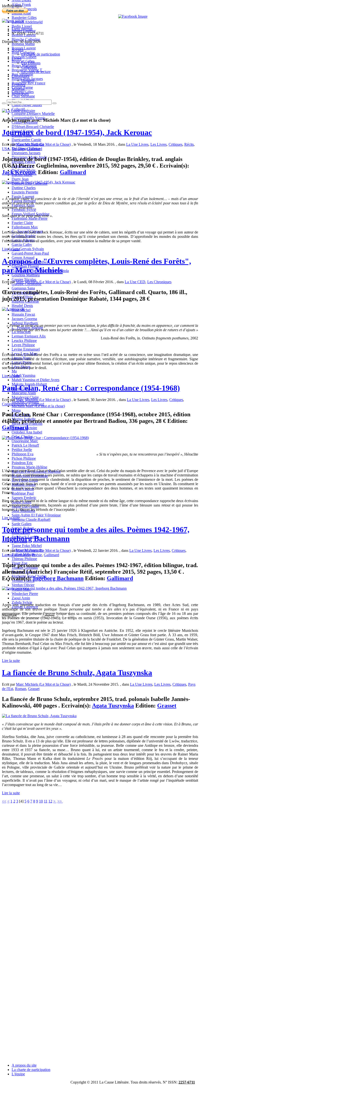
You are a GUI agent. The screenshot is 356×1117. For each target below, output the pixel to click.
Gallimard (34, 149)
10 (41, 801)
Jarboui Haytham (25, 323)
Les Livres (158, 144)
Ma (14, 371)
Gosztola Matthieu (26, 275)
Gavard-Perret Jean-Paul (30, 253)
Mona (16, 410)
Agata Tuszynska (113, 705)
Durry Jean (20, 179)
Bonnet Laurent (24, 48)
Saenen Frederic (24, 498)
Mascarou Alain (24, 393)
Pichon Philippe (24, 458)
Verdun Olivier (23, 585)
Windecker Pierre (25, 594)
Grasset (33, 689)
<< (4, 801)
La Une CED (135, 282)
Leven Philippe (23, 345)
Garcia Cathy (22, 244)
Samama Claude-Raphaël (31, 519)
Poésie (37, 555)
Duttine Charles (24, 188)
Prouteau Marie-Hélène (29, 467)
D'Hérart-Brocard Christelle (33, 127)
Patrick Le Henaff (25, 445)
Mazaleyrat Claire (25, 397)
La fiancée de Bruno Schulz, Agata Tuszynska (77, 672)
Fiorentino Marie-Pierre (29, 218)
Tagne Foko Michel (27, 546)
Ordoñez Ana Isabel (27, 432)
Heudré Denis (22, 306)
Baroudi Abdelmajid (27, 22)
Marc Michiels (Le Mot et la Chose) (43, 144)
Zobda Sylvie (22, 602)
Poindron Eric (22, 463)
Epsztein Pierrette (25, 192)
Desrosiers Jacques (26, 153)
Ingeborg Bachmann (58, 578)
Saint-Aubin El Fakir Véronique (36, 515)
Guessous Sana (23, 288)
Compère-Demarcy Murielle (33, 114)
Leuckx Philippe (24, 340)
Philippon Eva (22, 454)
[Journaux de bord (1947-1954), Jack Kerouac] (38, 182)
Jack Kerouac (19, 172)
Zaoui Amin (21, 598)
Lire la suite (11, 249)
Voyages (18, 149)
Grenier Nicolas (24, 279)
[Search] (4, 103)
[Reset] (54, 103)
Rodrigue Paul (23, 493)
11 (45, 801)
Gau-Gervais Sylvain (28, 249)
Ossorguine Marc (25, 441)
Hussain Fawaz (23, 314)
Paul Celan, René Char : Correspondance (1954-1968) (91, 388)
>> (60, 801)
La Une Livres (137, 144)
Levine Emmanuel (26, 349)
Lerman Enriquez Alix (29, 336)
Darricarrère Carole (26, 140)
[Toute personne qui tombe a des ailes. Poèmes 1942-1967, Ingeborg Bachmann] (64, 588)
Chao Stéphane (23, 96)
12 (50, 801)
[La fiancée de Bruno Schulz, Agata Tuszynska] (39, 716)
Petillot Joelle (22, 450)
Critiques (175, 144)
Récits (189, 144)
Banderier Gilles (24, 18)
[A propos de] (13, 309)
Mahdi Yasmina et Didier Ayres (35, 380)
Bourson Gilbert (24, 57)
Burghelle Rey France (28, 83)
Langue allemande (16, 555)
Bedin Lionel (22, 26)
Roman (20, 689)
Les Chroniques (159, 282)
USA (6, 149)
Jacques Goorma (24, 319)
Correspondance (14, 404)
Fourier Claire (22, 223)
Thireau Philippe (24, 559)
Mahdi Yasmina (23, 375)
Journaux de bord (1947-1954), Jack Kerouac (77, 132)
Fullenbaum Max (25, 227)
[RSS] (13, 21)
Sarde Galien (21, 524)
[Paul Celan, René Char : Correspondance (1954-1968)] (45, 438)
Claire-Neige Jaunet (27, 105)
